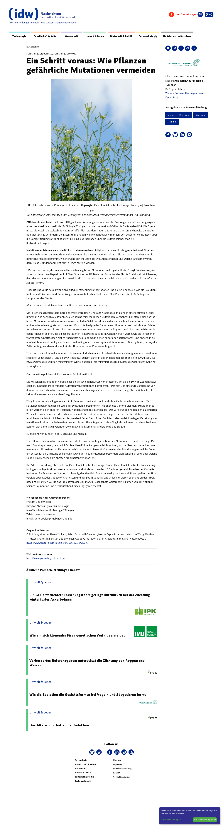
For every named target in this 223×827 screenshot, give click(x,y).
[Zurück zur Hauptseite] (209, 14)
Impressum (117, 764)
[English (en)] (200, 14)
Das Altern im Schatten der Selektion (59, 725)
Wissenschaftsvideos (178, 36)
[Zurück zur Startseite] (42, 16)
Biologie (200, 115)
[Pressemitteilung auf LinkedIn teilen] (182, 134)
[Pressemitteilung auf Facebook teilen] (168, 134)
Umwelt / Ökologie (179, 115)
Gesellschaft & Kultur (45, 36)
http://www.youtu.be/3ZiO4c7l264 (45, 558)
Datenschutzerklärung (122, 768)
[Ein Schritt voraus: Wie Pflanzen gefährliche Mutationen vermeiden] (174, 48)
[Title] (181, 48)
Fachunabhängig (148, 36)
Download (149, 205)
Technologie (19, 36)
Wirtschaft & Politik (121, 36)
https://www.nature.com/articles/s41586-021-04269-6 (57, 542)
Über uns (117, 760)
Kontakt (116, 772)
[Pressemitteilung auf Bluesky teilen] (175, 134)
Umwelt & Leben (95, 36)
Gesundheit (71, 36)
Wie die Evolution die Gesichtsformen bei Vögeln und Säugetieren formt (87, 694)
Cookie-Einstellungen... (171, 819)
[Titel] (168, 48)
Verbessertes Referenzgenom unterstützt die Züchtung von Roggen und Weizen (87, 663)
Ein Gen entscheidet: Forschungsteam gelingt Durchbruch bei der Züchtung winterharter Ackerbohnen (89, 597)
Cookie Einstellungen (121, 777)
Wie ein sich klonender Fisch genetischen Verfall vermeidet (77, 635)
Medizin (172, 121)
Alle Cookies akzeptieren (205, 819)
